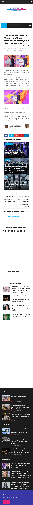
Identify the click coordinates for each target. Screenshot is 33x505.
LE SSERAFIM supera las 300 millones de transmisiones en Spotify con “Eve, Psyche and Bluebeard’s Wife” (21, 289)
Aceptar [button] (6, 502)
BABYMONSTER (9, 144)
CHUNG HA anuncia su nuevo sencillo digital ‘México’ (21, 315)
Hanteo (8, 160)
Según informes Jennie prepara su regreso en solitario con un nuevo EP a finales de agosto (20, 298)
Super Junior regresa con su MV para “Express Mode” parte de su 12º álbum (15, 184)
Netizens (14, 50)
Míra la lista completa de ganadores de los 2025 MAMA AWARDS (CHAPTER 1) (14, 152)
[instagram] (31, 2)
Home (4, 25)
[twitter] (25, 2)
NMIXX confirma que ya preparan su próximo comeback (18, 398)
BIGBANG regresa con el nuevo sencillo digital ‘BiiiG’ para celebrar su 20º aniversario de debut (21, 440)
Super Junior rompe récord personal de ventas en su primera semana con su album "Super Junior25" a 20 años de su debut (16, 167)
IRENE (5, 50)
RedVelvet (19, 50)
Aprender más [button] (13, 497)
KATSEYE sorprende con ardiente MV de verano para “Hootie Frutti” (20, 407)
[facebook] (23, 2)
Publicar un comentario (13, 217)
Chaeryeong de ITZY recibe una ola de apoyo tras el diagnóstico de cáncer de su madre (21, 308)
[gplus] (28, 2)
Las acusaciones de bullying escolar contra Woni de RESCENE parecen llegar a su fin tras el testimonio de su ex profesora (16, 486)
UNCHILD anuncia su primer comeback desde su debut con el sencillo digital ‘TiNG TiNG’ (21, 431)
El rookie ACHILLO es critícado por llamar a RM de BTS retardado (20, 465)
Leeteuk (9, 50)
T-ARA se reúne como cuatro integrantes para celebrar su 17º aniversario (20, 416)
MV (6, 176)
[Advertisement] (17, 251)
